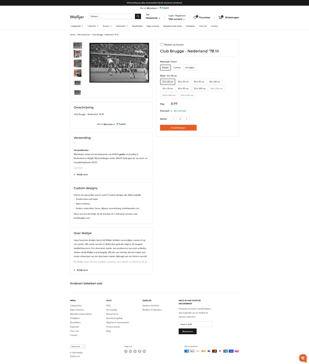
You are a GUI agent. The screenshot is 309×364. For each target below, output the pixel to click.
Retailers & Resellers (152, 309)
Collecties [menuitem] (92, 26)
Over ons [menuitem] (203, 26)
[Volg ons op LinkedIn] (144, 351)
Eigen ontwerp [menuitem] (153, 26)
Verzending (111, 309)
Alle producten (83, 34)
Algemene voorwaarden (117, 322)
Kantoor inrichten (150, 305)
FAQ (108, 305)
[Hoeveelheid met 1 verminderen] (173, 118)
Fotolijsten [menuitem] (190, 26)
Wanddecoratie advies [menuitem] (172, 26)
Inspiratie (74, 326)
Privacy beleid (113, 326)
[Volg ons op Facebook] (126, 351)
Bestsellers (75, 322)
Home (72, 34)
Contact (73, 335)
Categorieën (76, 305)
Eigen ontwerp (77, 309)
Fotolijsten (75, 318)
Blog (108, 331)
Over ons (74, 331)
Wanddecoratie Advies (81, 314)
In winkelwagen (178, 127)
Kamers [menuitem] (106, 26)
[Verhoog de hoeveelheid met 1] (186, 118)
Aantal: (163, 118)
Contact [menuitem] (214, 26)
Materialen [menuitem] (120, 26)
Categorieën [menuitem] (76, 26)
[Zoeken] (138, 16)
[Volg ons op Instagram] (130, 351)
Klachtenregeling (114, 318)
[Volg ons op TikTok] (139, 351)
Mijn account (176, 19)
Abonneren (187, 331)
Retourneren (112, 314)
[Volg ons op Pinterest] (135, 351)
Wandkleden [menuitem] (137, 26)
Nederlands (75, 346)
